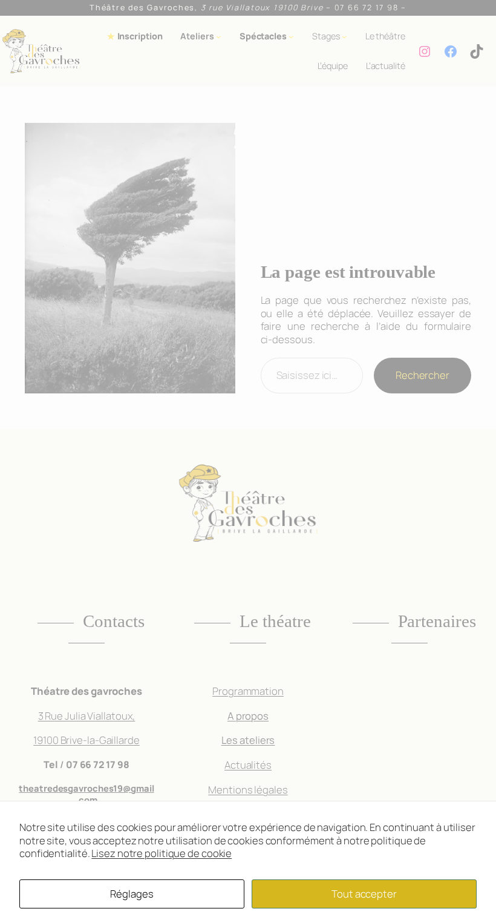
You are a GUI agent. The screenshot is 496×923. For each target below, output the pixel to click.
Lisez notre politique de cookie (161, 853)
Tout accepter (364, 894)
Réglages (131, 894)
